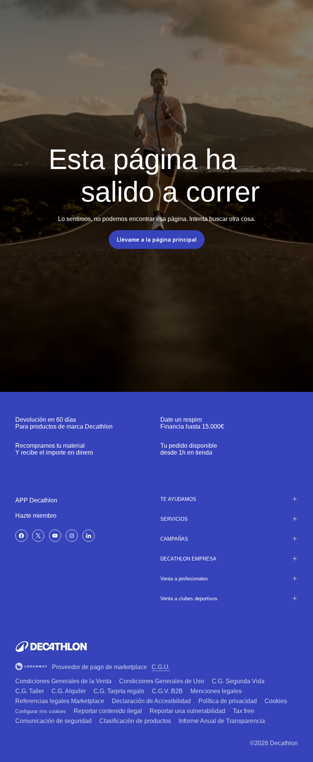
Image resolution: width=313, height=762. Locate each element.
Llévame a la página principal (157, 239)
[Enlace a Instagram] (72, 536)
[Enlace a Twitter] (38, 536)
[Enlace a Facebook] (21, 536)
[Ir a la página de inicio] (51, 646)
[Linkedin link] (88, 536)
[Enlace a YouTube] (55, 536)
